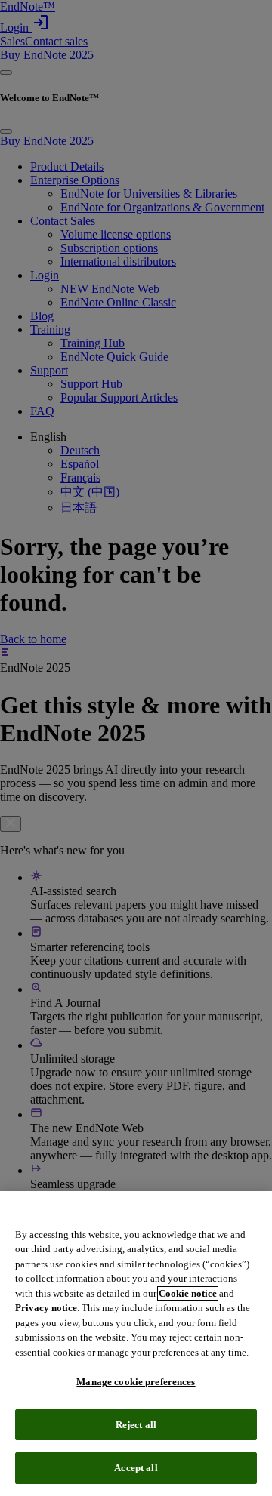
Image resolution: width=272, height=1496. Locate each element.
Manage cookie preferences (135, 1381)
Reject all (136, 1424)
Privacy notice (46, 1307)
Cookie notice (188, 1293)
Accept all (135, 1467)
